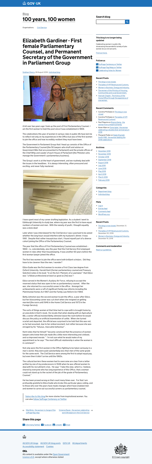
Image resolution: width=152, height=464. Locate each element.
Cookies (50, 446)
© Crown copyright (120, 457)
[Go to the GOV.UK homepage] (32, 3)
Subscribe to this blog (35, 396)
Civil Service (42, 27)
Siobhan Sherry (28, 72)
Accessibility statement (33, 446)
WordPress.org (104, 214)
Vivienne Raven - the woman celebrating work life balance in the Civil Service (74, 411)
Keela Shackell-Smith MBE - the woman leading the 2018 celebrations (111, 137)
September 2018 (104, 160)
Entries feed (102, 208)
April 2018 (102, 174)
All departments (79, 443)
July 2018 (102, 165)
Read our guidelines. (104, 250)
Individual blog (54, 72)
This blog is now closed (107, 82)
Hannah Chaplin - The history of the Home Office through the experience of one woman (113, 98)
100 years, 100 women (49, 19)
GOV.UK (66, 443)
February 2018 (103, 180)
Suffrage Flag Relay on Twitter (110, 67)
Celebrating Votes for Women (110, 70)
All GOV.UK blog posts (50, 443)
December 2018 (104, 151)
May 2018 (102, 171)
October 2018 (103, 157)
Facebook (48, 425)
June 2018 (102, 168)
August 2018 (103, 163)
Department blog (104, 191)
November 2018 (104, 154)
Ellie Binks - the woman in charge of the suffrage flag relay (41, 411)
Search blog (103, 16)
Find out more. (101, 53)
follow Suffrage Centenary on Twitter (50, 399)
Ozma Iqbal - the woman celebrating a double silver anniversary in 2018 (113, 129)
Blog (26, 14)
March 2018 (103, 177)
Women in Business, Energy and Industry (113, 88)
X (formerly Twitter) (32, 425)
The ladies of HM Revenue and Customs (113, 85)
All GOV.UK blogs (30, 443)
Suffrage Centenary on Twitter (110, 64)
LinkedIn (58, 425)
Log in (100, 206)
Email (68, 425)
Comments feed (104, 211)
